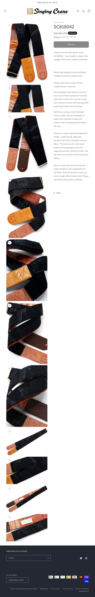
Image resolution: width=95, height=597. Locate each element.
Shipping (57, 37)
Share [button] (58, 193)
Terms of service (68, 589)
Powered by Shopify (31, 589)
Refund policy (44, 589)
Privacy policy (55, 589)
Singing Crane (19, 589)
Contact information (82, 589)
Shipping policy (84, 591)
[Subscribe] (48, 558)
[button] (5, 11)
